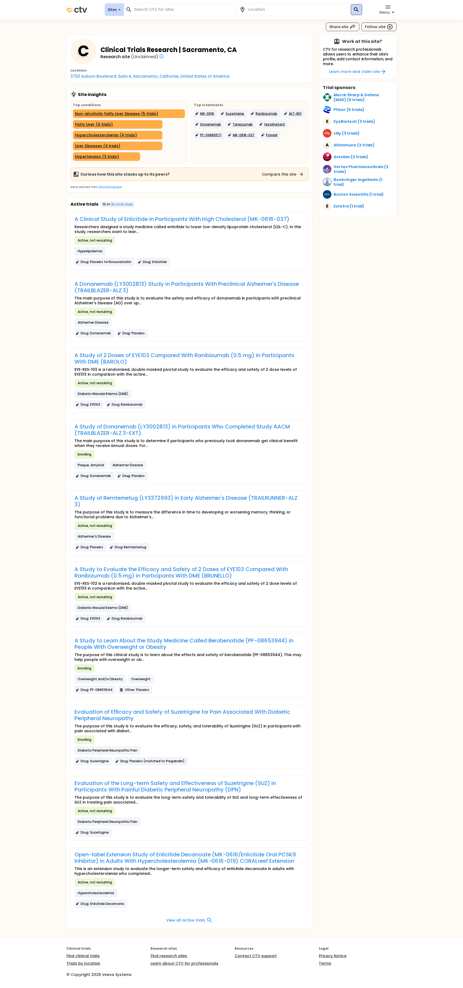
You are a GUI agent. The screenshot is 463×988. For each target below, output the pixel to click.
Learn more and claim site (354, 71)
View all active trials (185, 920)
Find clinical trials (83, 955)
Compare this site (279, 174)
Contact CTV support (256, 955)
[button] (205, 113)
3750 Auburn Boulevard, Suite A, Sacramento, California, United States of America (149, 76)
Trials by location (83, 963)
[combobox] (183, 9)
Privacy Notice (332, 955)
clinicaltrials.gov (110, 187)
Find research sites (169, 955)
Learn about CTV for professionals (184, 963)
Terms (325, 963)
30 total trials (122, 204)
